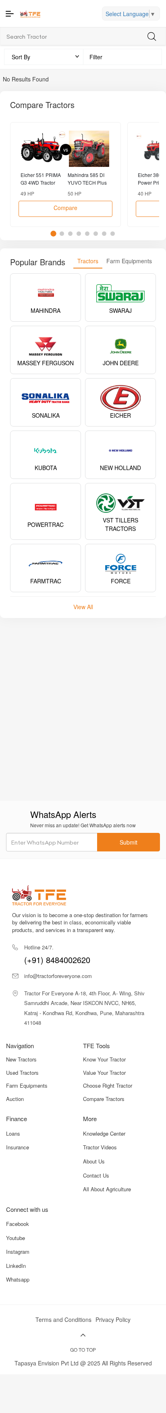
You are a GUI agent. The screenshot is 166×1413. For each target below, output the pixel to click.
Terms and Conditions (63, 1319)
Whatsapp (17, 1279)
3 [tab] (70, 233)
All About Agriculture (107, 1189)
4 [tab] (79, 233)
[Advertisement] (83, 709)
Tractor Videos (100, 1147)
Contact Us (96, 1175)
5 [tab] (87, 233)
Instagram (17, 1251)
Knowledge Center (104, 1133)
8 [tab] (112, 233)
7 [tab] (104, 233)
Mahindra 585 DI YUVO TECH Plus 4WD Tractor (87, 178)
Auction (15, 1099)
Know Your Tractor (104, 1059)
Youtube (15, 1238)
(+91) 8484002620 (57, 954)
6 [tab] (95, 233)
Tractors (87, 261)
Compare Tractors (103, 1099)
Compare (65, 208)
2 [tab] (62, 233)
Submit (128, 842)
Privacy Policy (113, 1319)
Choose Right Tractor (107, 1085)
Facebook (17, 1224)
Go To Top (83, 1349)
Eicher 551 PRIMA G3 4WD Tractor (41, 178)
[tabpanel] (65, 174)
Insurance (17, 1147)
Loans (13, 1133)
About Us (94, 1161)
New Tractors (21, 1059)
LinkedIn (16, 1265)
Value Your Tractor (104, 1072)
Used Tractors (22, 1072)
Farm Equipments (129, 261)
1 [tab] (53, 233)
